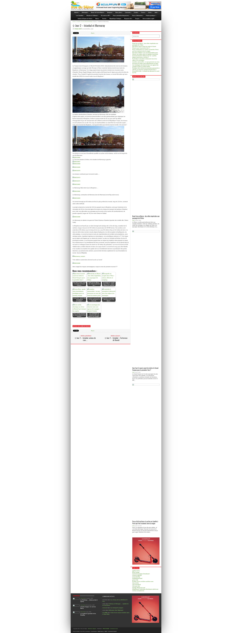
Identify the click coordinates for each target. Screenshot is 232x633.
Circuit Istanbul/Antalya (86, 21)
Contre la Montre (137, 575)
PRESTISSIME (106, 628)
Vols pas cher (136, 586)
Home (73, 21)
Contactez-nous (114, 628)
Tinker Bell (77, 29)
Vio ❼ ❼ (104, 612)
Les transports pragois (116, 607)
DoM (133, 220)
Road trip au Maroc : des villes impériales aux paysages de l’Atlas (146, 217)
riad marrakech (136, 584)
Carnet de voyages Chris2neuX (141, 573)
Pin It (92, 33)
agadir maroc (136, 570)
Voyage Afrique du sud (138, 587)
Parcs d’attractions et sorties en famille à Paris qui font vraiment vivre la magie (145, 522)
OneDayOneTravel (137, 578)
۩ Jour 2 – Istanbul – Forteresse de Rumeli (116, 339)
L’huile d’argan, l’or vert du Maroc (88, 607)
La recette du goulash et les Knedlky (88, 614)
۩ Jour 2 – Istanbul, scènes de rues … (85, 339)
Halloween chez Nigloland (116, 610)
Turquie (78, 21)
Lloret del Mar (136, 577)
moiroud (104, 607)
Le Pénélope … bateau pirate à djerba (89, 600)
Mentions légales (92, 628)
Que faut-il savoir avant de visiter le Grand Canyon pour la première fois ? (145, 369)
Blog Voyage (135, 572)
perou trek (135, 580)
